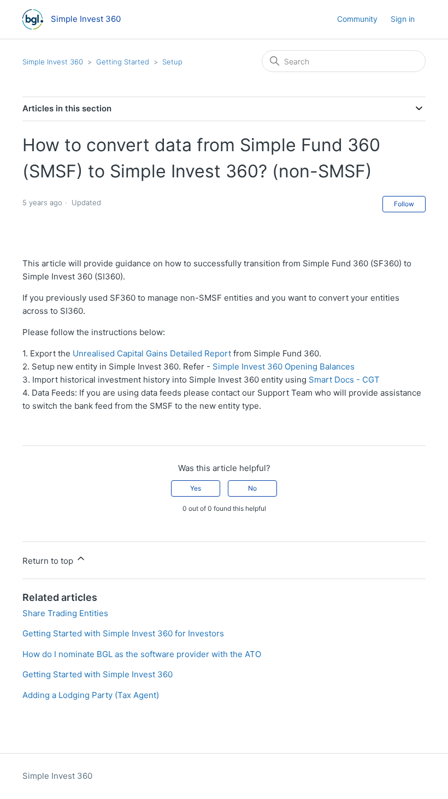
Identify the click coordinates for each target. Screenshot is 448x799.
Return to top (48, 561)
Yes (195, 488)
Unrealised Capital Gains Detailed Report (152, 353)
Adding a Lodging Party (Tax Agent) (90, 695)
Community (357, 18)
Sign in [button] (403, 18)
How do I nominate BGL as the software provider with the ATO (141, 654)
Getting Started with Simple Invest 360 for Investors (123, 633)
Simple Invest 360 (52, 61)
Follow (404, 204)
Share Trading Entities (65, 613)
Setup (172, 61)
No (252, 488)
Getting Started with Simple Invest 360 (97, 674)
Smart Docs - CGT (344, 379)
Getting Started (122, 61)
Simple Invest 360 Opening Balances (284, 366)
